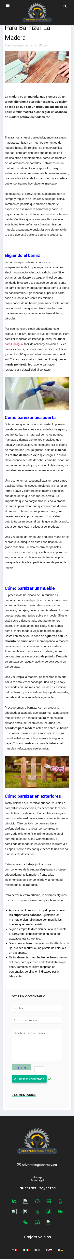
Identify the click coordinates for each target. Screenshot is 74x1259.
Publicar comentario (30, 1078)
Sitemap (37, 1177)
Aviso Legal (37, 1180)
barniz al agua (14, 344)
